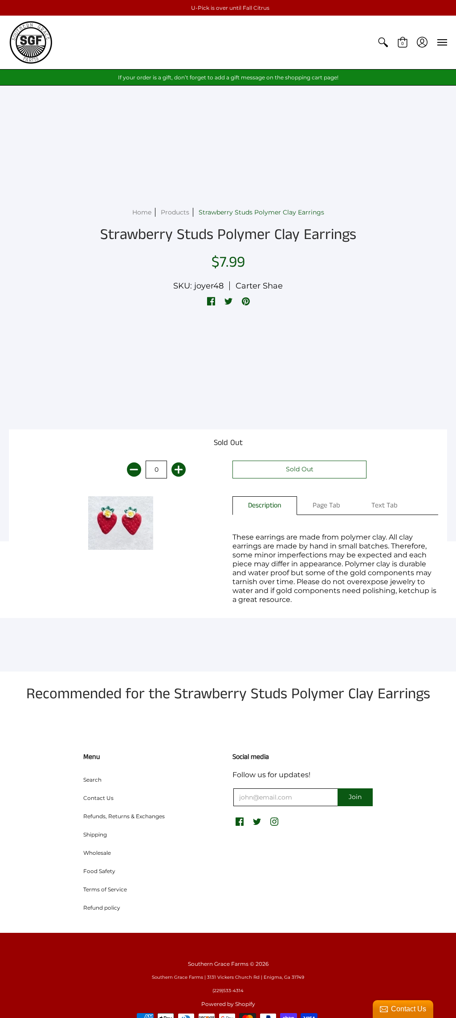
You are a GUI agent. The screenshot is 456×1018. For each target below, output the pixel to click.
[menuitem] (383, 42)
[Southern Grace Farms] (31, 42)
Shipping (95, 834)
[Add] (178, 469)
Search (92, 779)
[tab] (264, 505)
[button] (383, 42)
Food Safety (99, 871)
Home (141, 212)
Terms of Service (105, 889)
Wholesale (97, 852)
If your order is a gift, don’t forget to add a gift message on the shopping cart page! (228, 77)
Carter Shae (259, 286)
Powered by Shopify (228, 1004)
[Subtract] (134, 469)
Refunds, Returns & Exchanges (124, 816)
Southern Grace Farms (218, 963)
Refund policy (101, 907)
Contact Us (98, 798)
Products (175, 212)
